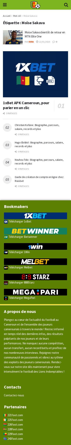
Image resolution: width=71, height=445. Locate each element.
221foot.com (15, 415)
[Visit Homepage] (35, 5)
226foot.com (15, 424)
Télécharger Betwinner (22, 237)
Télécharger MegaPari (21, 298)
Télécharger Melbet (20, 267)
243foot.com (15, 438)
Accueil (6, 15)
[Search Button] (66, 5)
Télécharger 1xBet (19, 221)
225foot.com (15, 420)
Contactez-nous (14, 395)
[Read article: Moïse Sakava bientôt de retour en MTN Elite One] (13, 37)
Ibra (31, 41)
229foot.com (15, 434)
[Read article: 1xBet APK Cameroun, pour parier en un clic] (35, 74)
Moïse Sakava (30, 15)
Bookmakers (16, 206)
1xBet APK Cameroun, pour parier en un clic (26, 105)
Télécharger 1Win (19, 252)
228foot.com (15, 429)
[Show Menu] (5, 5)
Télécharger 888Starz (21, 282)
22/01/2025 (44, 41)
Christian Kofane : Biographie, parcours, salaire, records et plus (37, 127)
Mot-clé (17, 15)
